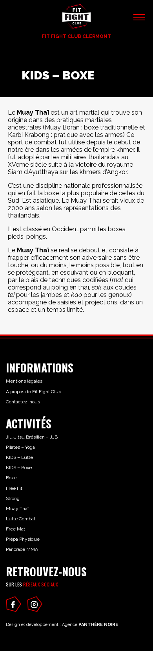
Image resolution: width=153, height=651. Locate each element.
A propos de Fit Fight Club (33, 391)
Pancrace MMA (22, 549)
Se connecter (35, 20)
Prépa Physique (23, 539)
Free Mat (15, 529)
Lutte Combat (20, 519)
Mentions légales (24, 381)
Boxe (11, 477)
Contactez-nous (23, 402)
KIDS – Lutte (19, 457)
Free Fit (14, 488)
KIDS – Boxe (19, 467)
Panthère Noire (98, 624)
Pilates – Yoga (20, 447)
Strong (13, 498)
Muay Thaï (17, 508)
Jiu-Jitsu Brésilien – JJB (32, 437)
